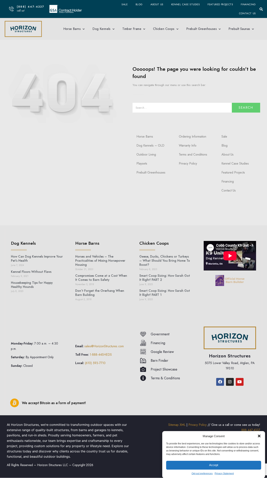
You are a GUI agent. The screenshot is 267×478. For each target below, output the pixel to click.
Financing (248, 4)
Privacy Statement (224, 473)
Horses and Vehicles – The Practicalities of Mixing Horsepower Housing (100, 260)
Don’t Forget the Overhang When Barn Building (99, 292)
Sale (125, 4)
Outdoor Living (146, 154)
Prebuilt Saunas (239, 29)
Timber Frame (131, 29)
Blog (139, 4)
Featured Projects (220, 4)
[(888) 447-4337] (11, 8)
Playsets (141, 163)
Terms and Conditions (193, 154)
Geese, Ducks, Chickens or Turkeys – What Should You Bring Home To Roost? (164, 260)
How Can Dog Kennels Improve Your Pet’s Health (37, 258)
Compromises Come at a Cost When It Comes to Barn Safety (101, 277)
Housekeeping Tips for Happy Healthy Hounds (32, 284)
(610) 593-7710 (95, 363)
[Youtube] (240, 382)
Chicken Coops (163, 29)
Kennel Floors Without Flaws (31, 271)
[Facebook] (220, 382)
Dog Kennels (101, 29)
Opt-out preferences (202, 473)
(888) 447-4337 (30, 6)
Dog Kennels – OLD (150, 145)
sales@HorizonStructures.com (104, 346)
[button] (259, 436)
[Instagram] (230, 382)
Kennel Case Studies (185, 4)
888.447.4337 (250, 430)
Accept (213, 465)
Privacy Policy (188, 163)
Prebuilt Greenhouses (201, 29)
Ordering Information (192, 136)
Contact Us (247, 13)
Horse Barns (72, 29)
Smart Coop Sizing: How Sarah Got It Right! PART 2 (164, 277)
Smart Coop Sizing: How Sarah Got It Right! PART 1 (164, 292)
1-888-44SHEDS (101, 354)
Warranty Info (187, 145)
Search (246, 107)
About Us (157, 4)
